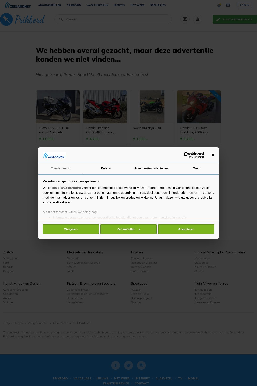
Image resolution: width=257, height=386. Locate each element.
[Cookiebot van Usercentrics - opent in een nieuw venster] (186, 155)
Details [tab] (106, 168)
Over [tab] (196, 168)
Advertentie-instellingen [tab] (151, 168)
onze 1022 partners (66, 187)
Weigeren (71, 229)
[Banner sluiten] (213, 155)
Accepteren (186, 229)
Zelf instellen (126, 229)
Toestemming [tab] (60, 168)
